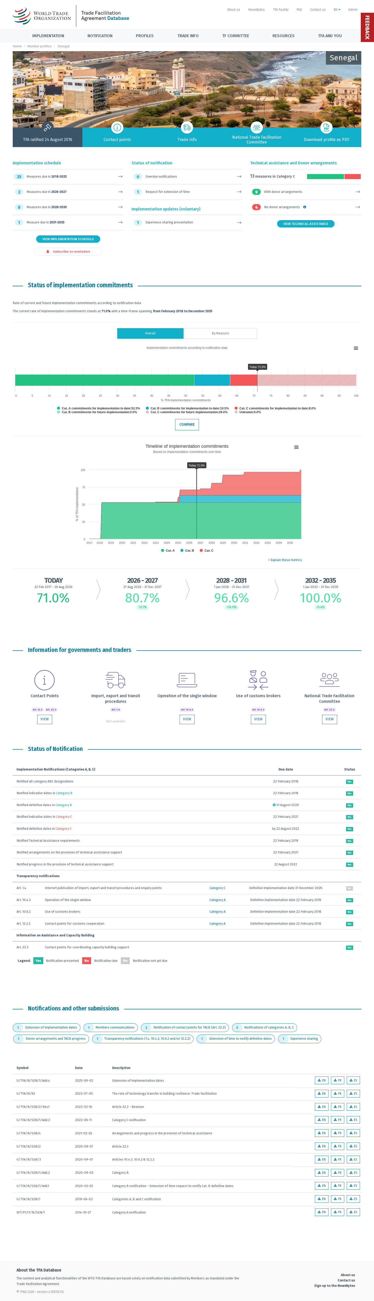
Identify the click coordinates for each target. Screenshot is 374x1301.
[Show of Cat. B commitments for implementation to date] (187, 408)
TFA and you (330, 35)
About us (233, 9)
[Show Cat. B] (187, 550)
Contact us (318, 9)
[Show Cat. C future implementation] (187, 412)
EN (336, 9)
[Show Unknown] (248, 412)
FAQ (299, 9)
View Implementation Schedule (68, 239)
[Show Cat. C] (206, 550)
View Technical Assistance (305, 224)
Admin (352, 9)
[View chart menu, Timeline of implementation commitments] (296, 447)
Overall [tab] (150, 333)
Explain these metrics (286, 560)
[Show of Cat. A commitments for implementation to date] (98, 408)
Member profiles (39, 46)
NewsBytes (256, 9)
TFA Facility (281, 9)
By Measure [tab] (220, 333)
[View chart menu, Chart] (356, 348)
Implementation (48, 35)
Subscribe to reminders (71, 251)
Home (17, 46)
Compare (187, 424)
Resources (283, 35)
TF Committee (235, 35)
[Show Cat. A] (168, 550)
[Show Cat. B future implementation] (97, 412)
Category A (217, 900)
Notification (100, 35)
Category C (217, 888)
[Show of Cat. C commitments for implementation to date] (275, 408)
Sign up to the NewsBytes (334, 1286)
